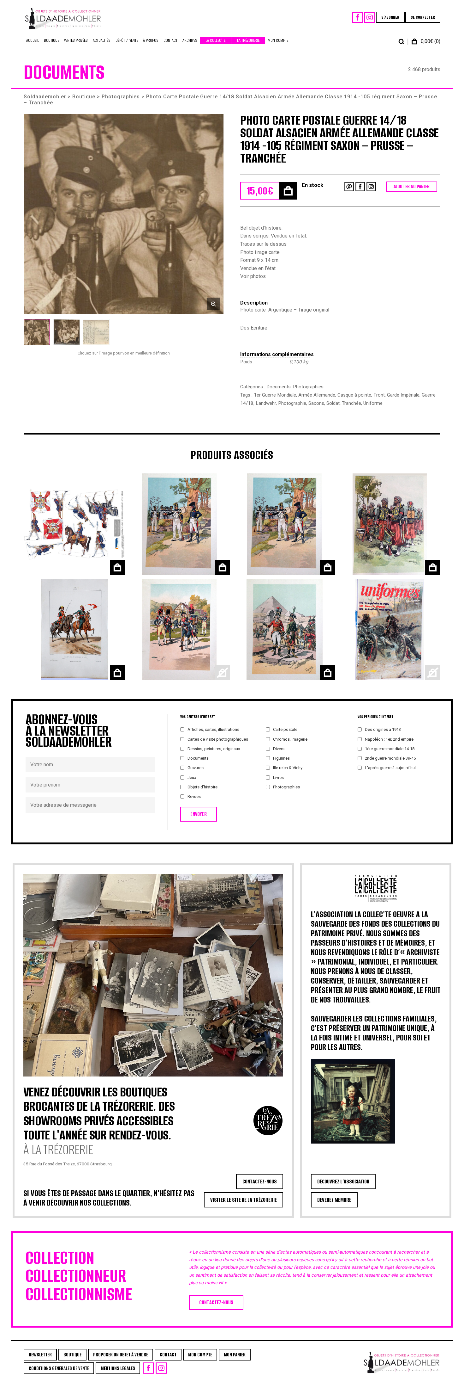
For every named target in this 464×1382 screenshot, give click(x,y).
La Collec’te (215, 40)
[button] (124, 214)
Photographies (121, 97)
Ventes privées (76, 40)
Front (379, 395)
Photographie (292, 403)
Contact (170, 40)
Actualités (101, 40)
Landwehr (266, 403)
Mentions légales (118, 1368)
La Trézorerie (248, 40)
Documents (278, 387)
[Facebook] (357, 17)
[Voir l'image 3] (96, 332)
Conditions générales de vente (59, 1368)
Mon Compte (278, 40)
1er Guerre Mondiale (275, 395)
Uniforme (373, 403)
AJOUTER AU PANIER (412, 186)
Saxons (316, 403)
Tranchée (351, 403)
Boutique (51, 40)
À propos (150, 40)
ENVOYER (198, 814)
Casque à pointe (354, 395)
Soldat (333, 403)
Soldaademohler (45, 97)
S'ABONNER (390, 17)
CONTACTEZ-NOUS (259, 1181)
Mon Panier (235, 1354)
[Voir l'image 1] (37, 332)
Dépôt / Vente (127, 40)
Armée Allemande (316, 395)
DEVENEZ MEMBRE (334, 1200)
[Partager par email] (349, 186)
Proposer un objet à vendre (120, 1354)
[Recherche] (401, 41)
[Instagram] (369, 17)
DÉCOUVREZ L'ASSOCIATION (343, 1181)
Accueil (32, 40)
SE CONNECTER (423, 17)
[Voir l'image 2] (66, 332)
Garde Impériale (403, 395)
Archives (189, 40)
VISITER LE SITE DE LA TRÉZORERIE (243, 1200)
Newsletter (40, 1354)
